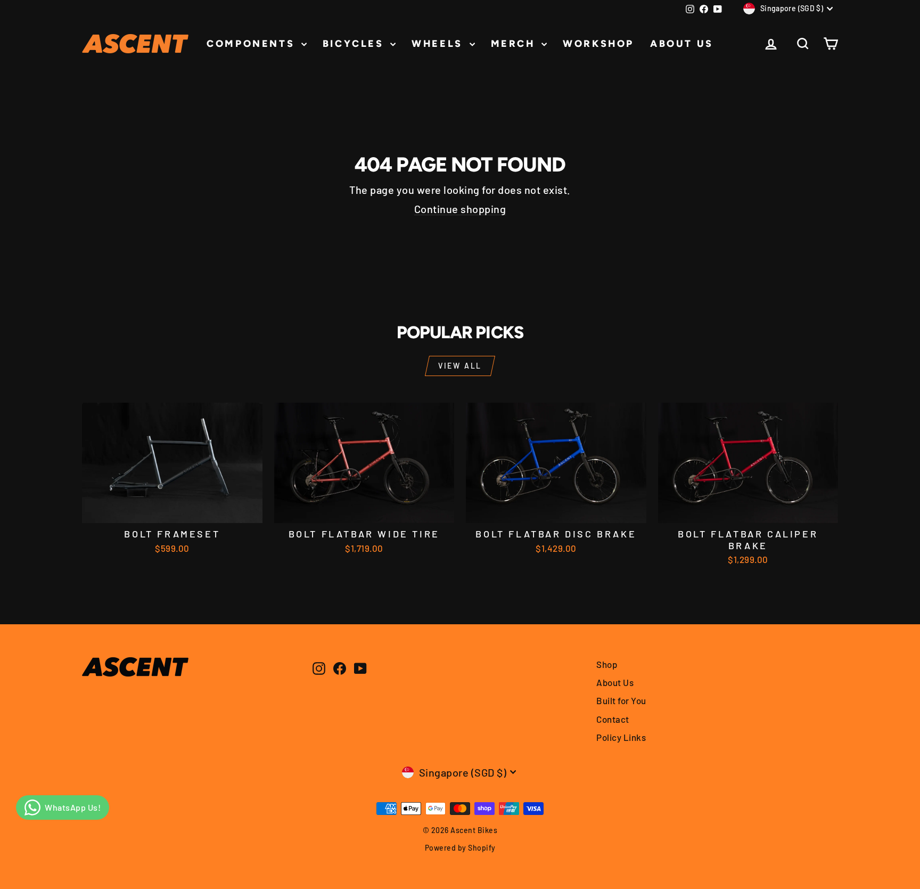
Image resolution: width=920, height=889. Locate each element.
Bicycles (355, 44)
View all (460, 365)
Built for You (621, 700)
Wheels (439, 44)
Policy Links (621, 737)
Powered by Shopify (460, 847)
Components (253, 44)
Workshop (598, 44)
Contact (612, 719)
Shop (606, 664)
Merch (515, 44)
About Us (681, 44)
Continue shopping (460, 208)
